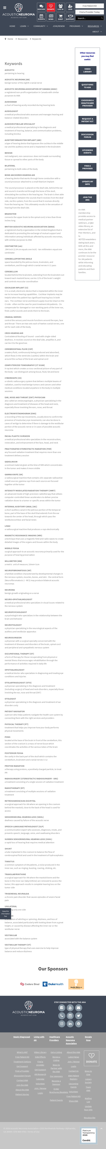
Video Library (87, 70)
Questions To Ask (87, 86)
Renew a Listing (56, 1059)
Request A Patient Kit (87, 120)
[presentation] (14, 985)
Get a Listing (56, 1052)
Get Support (22, 1066)
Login (40, 1093)
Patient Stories (22, 1094)
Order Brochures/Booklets (56, 1090)
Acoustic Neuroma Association (71, 1040)
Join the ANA (87, 198)
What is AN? (22, 1052)
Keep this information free (5, 913)
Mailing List (88, 1100)
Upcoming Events (87, 151)
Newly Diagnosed (21, 1036)
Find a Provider (87, 167)
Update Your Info (88, 1108)
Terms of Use (33, 1131)
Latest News (73, 1057)
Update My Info (87, 183)
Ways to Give (88, 1073)
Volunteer (40, 1083)
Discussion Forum (87, 135)
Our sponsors (56, 1076)
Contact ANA (22, 1080)
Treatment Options (22, 1061)
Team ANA (88, 1089)
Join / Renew (40, 1088)
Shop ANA (73, 1101)
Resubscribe (88, 1117)
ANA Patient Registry (73, 1077)
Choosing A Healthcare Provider (87, 103)
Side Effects (40, 1057)
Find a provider (40, 1063)
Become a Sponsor (56, 1082)
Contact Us (74, 1071)
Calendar (40, 1079)
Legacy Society (88, 1081)
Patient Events (56, 1100)
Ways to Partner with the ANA (56, 1068)
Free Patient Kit (22, 1057)
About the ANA (22, 1089)
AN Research (40, 1074)
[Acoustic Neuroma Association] (18, 17)
